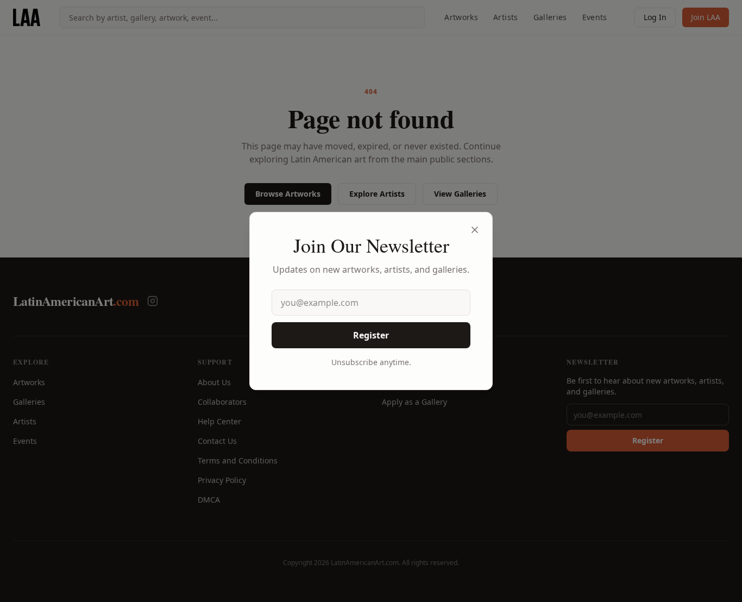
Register (371, 335)
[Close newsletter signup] (474, 230)
